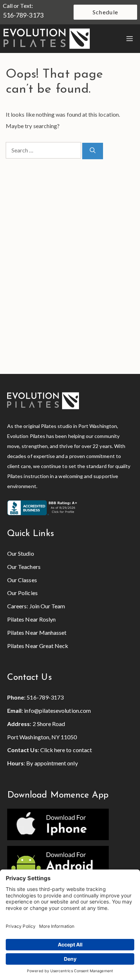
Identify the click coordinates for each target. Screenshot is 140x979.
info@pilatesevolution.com (57, 710)
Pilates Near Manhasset (36, 632)
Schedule (105, 12)
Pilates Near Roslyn (31, 619)
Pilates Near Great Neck (37, 645)
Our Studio (20, 553)
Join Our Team (47, 606)
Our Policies (22, 592)
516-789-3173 (23, 15)
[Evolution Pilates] (47, 38)
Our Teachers (24, 566)
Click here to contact (66, 749)
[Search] (92, 151)
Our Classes (22, 579)
